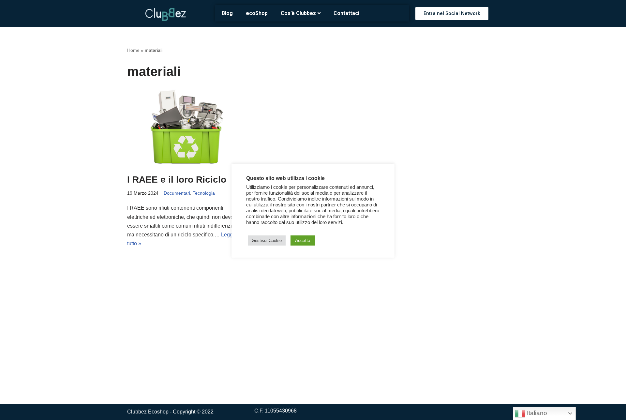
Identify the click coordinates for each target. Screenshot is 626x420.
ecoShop (257, 13)
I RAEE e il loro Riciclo (176, 179)
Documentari (177, 193)
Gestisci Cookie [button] (267, 240)
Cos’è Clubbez (298, 13)
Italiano (536, 413)
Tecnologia (204, 193)
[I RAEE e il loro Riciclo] (186, 127)
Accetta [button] (302, 240)
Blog (227, 13)
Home (133, 50)
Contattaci (346, 13)
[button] (451, 13)
